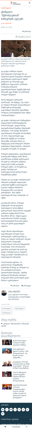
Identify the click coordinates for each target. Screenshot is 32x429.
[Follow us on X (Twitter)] (7, 409)
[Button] (26, 31)
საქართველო (6, 8)
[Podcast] (2, 413)
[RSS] (27, 409)
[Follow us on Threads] (23, 409)
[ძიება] (26, 427)
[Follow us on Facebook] (2, 409)
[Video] (5, 427)
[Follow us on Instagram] (19, 409)
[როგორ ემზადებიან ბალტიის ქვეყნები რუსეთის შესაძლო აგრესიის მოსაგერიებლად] (7, 374)
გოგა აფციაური (6, 23)
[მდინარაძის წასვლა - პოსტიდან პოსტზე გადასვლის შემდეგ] (7, 342)
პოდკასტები (16, 426)
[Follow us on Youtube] (11, 409)
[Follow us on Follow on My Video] (15, 409)
